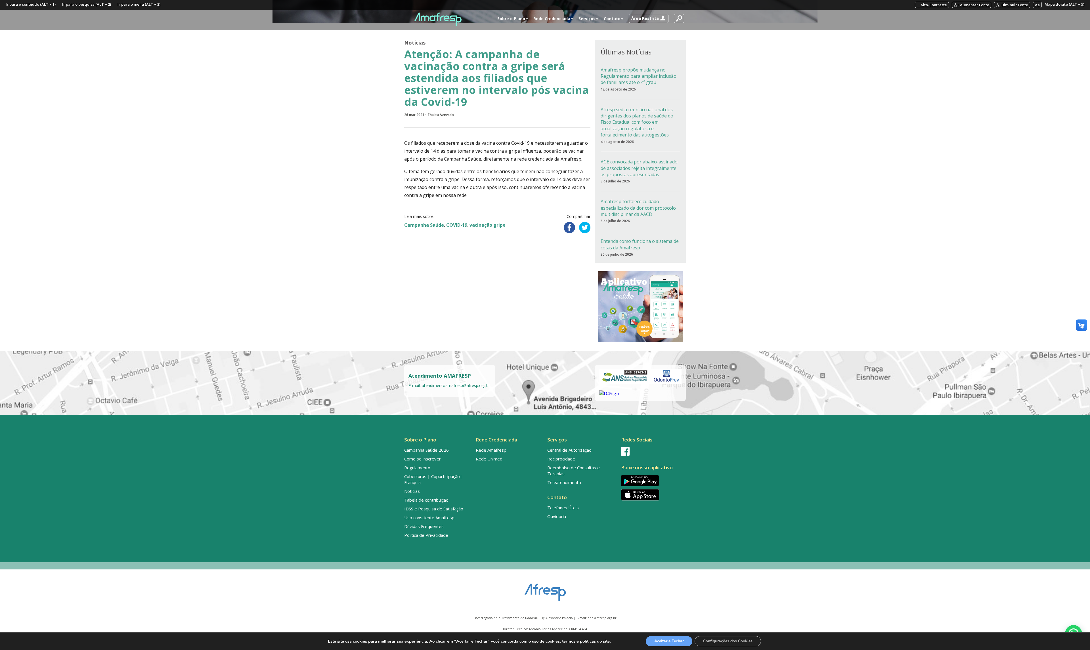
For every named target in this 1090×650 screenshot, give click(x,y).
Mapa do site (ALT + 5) (1064, 4)
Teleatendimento (564, 482)
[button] (648, 18)
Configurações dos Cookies (727, 641)
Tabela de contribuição (426, 500)
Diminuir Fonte (1013, 4)
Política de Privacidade (426, 535)
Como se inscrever (422, 459)
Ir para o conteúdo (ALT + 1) (31, 4)
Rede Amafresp (491, 450)
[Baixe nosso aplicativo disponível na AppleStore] (652, 494)
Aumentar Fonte (973, 4)
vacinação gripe (487, 225)
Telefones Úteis (563, 507)
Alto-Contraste (933, 4)
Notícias (414, 42)
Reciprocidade (561, 459)
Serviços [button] (587, 18)
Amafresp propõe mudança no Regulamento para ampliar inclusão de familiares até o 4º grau (638, 76)
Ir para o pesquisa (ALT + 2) (86, 4)
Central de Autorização (569, 450)
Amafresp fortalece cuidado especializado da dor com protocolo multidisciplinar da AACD (638, 207)
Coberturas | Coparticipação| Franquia (433, 479)
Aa (1037, 4)
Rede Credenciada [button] (551, 18)
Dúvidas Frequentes (424, 526)
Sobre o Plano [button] (511, 18)
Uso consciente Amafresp (429, 517)
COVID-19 (456, 225)
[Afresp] (545, 589)
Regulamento (417, 467)
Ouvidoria (556, 516)
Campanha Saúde (424, 225)
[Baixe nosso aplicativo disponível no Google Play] (652, 480)
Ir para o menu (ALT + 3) (139, 4)
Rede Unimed (489, 459)
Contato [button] (612, 18)
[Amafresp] (437, 19)
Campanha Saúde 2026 (426, 450)
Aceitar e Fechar (669, 641)
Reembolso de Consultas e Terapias (573, 470)
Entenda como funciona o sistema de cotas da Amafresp (640, 244)
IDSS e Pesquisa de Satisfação (433, 509)
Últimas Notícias (626, 51)
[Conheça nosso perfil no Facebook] (652, 451)
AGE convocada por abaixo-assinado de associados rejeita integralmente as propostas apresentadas (639, 168)
